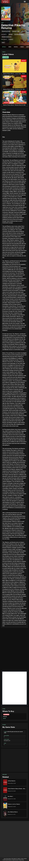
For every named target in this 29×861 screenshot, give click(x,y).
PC (16, 858)
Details (4, 46)
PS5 (12, 858)
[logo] (5, 1)
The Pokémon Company (19, 34)
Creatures (11, 39)
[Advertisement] (14, 760)
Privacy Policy (21, 859)
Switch (3, 42)
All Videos (5, 57)
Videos (22, 46)
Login (5, 731)
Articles (25, 858)
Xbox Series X (8, 858)
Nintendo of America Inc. (6, 36)
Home (5, 858)
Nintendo (10, 34)
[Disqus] (14, 645)
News (10, 46)
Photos (16, 46)
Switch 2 (19, 858)
